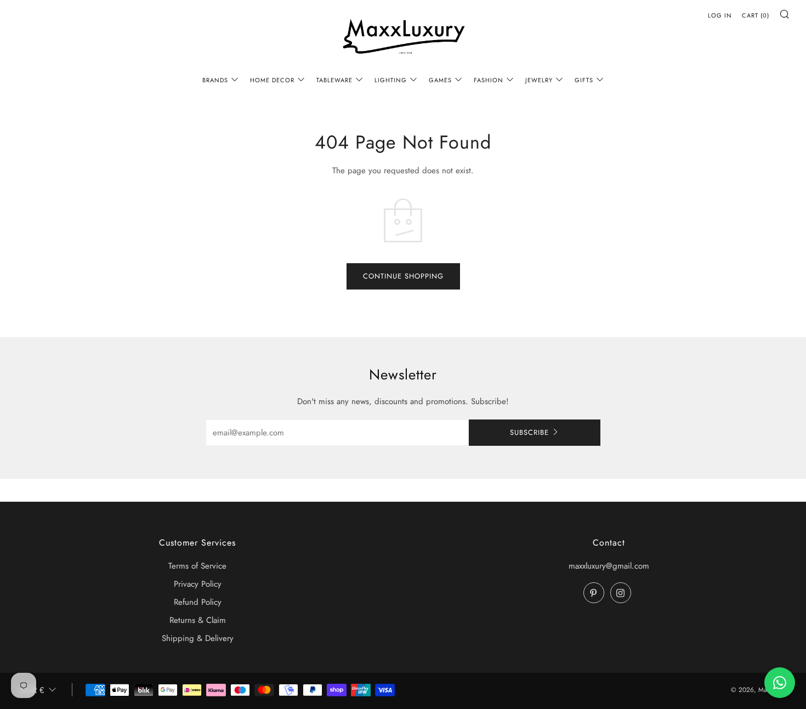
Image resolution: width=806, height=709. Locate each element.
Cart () (755, 15)
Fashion (488, 80)
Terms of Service (197, 566)
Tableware (334, 80)
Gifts (584, 80)
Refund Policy (198, 602)
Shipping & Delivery (198, 638)
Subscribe (529, 432)
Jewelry (539, 80)
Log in (720, 15)
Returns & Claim (197, 620)
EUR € (32, 690)
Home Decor (272, 80)
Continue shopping (403, 276)
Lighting (390, 80)
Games (440, 80)
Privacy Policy (198, 584)
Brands (215, 80)
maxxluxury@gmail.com (609, 566)
